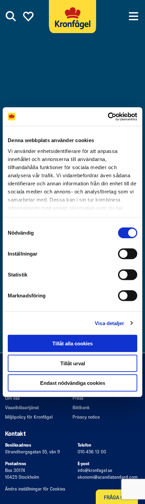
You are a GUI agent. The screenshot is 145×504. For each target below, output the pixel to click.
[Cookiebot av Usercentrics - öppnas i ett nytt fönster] (107, 116)
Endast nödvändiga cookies (72, 383)
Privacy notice (86, 417)
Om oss (12, 398)
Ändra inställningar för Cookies (35, 489)
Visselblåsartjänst (22, 407)
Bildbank (81, 407)
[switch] (127, 253)
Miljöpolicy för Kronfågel (29, 417)
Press (77, 398)
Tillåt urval (72, 363)
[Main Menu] (133, 16)
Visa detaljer (109, 323)
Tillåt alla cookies (72, 343)
